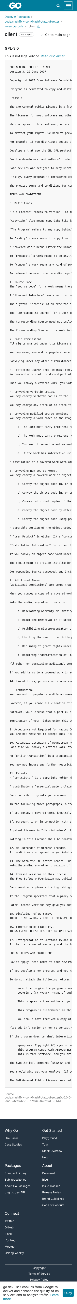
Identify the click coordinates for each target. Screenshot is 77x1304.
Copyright (39, 1268)
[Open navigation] (68, 6)
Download (48, 1173)
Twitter (9, 1221)
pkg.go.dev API (15, 1192)
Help (45, 1157)
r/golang (10, 1240)
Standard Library (16, 1173)
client (32, 26)
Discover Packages (17, 16)
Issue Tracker (51, 1186)
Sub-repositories (15, 1179)
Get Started (52, 1130)
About (47, 1165)
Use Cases (11, 1138)
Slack (8, 1233)
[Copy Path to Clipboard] (39, 26)
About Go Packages (17, 1186)
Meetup (10, 1246)
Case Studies (13, 1144)
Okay (68, 1293)
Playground (49, 1138)
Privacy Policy (39, 1279)
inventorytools (14, 26)
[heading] (17, 5)
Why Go (11, 1130)
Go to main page (57, 35)
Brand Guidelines (53, 1198)
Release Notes (51, 1192)
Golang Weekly (14, 1253)
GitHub (9, 1227)
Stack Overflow (52, 1150)
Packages (13, 1165)
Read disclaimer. (53, 56)
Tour (45, 1144)
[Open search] (58, 6)
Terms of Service (39, 1273)
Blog (45, 1179)
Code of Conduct (53, 1205)
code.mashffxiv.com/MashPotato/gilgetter (32, 21)
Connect (12, 1213)
